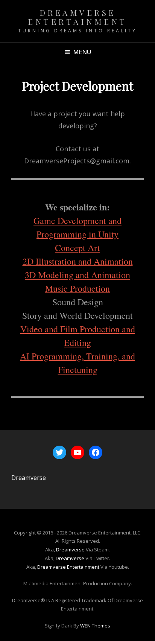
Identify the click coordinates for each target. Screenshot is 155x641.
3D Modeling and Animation (77, 275)
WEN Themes (95, 625)
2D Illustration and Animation (78, 261)
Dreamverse (28, 478)
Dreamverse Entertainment (77, 17)
